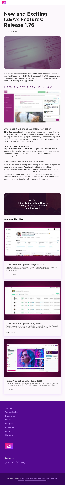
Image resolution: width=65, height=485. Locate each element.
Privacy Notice (33, 478)
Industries (10, 416)
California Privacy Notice (43, 478)
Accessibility (21, 480)
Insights (9, 424)
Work (7, 420)
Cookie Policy (54, 478)
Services (9, 408)
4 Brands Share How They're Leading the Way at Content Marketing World (32, 204)
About (8, 431)
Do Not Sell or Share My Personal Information (35, 480)
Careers (9, 435)
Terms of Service (25, 478)
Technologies (11, 412)
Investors (9, 427)
